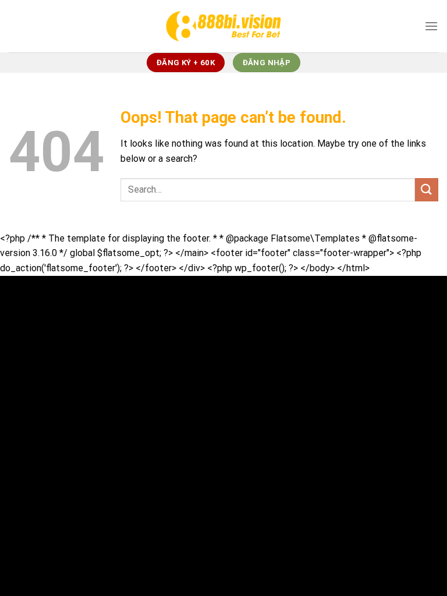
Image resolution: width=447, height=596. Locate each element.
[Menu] (431, 26)
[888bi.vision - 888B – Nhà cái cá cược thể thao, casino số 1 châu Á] (223, 26)
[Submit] (426, 189)
